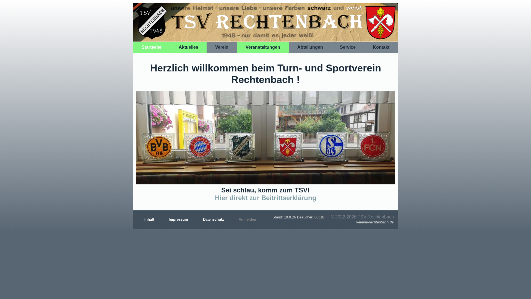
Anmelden (247, 219)
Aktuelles (188, 47)
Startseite (152, 47)
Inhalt (149, 219)
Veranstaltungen (263, 47)
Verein (221, 47)
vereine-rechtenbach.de (375, 222)
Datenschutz (214, 219)
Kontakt (381, 47)
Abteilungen (310, 47)
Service (348, 47)
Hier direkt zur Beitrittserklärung (265, 198)
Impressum (179, 219)
